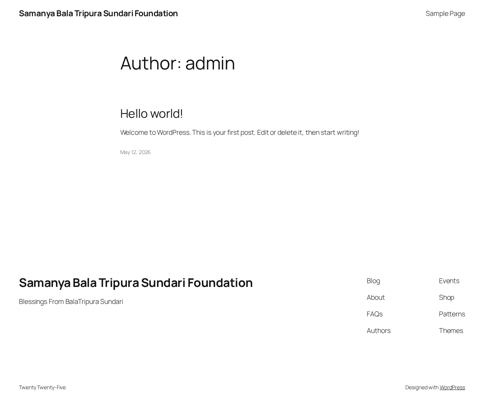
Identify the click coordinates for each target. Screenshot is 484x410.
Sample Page (445, 13)
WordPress (452, 387)
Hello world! (152, 113)
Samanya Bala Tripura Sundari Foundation (98, 13)
